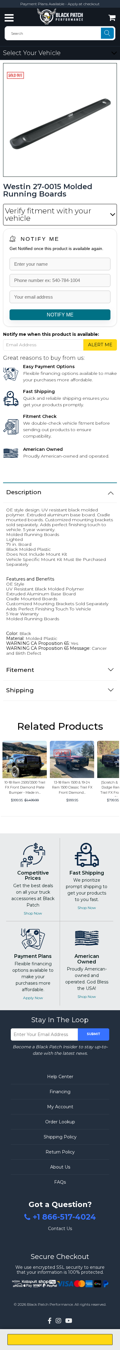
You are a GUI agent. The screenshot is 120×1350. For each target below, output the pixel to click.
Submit (93, 1034)
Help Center (60, 1076)
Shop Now (33, 913)
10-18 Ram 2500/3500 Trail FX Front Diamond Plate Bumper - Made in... (24, 787)
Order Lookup (60, 1122)
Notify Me (40, 239)
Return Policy (60, 1152)
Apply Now (33, 997)
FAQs (60, 1182)
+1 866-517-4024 (64, 1217)
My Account (60, 1107)
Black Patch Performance (50, 1304)
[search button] (107, 33)
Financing (60, 1091)
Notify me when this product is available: (51, 334)
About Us (60, 1167)
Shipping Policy (60, 1137)
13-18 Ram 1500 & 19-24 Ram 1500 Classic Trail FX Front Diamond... (72, 787)
